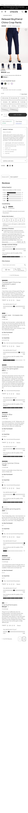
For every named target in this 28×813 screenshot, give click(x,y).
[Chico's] (14, 11)
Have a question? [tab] (14, 176)
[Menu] (2, 11)
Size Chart (24, 94)
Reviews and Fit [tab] (5, 176)
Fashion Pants (7, 15)
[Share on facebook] (7, 165)
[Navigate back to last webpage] (2, 15)
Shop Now (12, 8)
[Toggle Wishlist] (25, 29)
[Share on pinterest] (12, 165)
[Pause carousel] (27, 8)
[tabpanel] (14, 410)
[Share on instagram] (10, 165)
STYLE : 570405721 (7, 132)
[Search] (22, 12)
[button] (26, 11)
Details (8, 72)
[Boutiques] (5, 12)
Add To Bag (18, 114)
